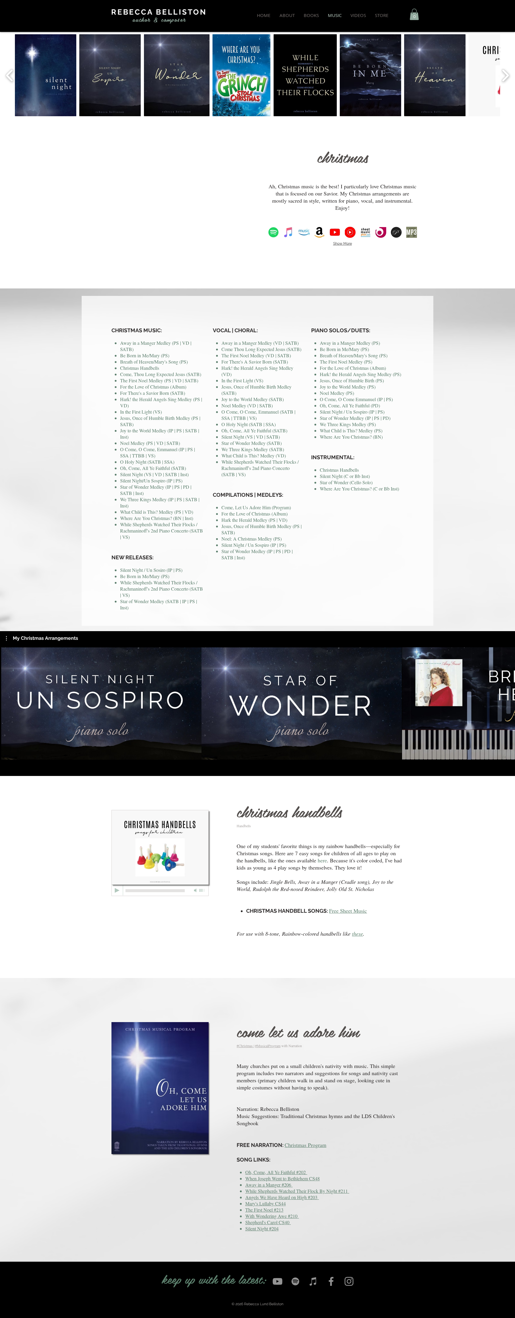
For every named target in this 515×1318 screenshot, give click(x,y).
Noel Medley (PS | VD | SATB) (150, 443)
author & (145, 19)
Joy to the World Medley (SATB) (252, 399)
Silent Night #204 (262, 1228)
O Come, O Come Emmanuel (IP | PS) (356, 399)
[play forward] (505, 75)
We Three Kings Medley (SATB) (252, 449)
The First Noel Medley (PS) (346, 361)
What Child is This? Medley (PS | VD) (156, 512)
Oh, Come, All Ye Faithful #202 (275, 1172)
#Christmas (245, 1045)
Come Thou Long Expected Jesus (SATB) (261, 349)
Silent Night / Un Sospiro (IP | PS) (352, 412)
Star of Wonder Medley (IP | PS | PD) (355, 418)
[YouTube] (277, 1281)
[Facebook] (331, 1281)
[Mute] (196, 890)
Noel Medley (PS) (337, 393)
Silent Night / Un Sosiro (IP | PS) (151, 570)
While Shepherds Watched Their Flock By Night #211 (296, 1191)
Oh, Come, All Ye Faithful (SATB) (153, 468)
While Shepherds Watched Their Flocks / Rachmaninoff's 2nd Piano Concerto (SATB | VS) (161, 530)
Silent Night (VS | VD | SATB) (250, 437)
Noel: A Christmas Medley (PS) (251, 538)
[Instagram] (349, 1281)
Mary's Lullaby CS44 (265, 1203)
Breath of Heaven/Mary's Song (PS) (154, 361)
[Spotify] (295, 1281)
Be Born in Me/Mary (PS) (144, 355)
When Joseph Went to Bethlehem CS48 (282, 1178)
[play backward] (9, 75)
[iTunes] (313, 1281)
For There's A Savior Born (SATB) (254, 361)
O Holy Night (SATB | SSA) (147, 462)
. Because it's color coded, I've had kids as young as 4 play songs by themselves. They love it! (319, 864)
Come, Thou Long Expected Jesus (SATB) (160, 374)
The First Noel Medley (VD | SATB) (256, 355)
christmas (342, 157)
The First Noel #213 (264, 1210)
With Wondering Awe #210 (271, 1216)
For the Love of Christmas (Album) (153, 387)
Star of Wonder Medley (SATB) (251, 443)
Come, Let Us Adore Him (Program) (256, 507)
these (357, 933)
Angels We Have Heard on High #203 (281, 1197)
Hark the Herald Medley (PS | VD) (254, 520)
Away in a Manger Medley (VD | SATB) (260, 343)
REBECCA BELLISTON (159, 11)
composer (173, 19)
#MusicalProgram (267, 1045)
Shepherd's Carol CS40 (267, 1222)
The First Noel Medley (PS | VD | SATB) (159, 380)
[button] (42, 638)
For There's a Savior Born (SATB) (152, 393)
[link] (414, 14)
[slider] (202, 890)
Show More (342, 243)
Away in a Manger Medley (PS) (350, 343)
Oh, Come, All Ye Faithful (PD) (350, 405)
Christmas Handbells (139, 368)
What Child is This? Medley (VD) (253, 455)
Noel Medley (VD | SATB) (247, 405)
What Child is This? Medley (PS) (351, 430)
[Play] (117, 890)
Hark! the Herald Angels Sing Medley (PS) (360, 374)
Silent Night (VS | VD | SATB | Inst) (154, 474)
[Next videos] (507, 702)
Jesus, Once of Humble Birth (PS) (352, 380)
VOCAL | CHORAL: (235, 330)
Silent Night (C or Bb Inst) (345, 476)
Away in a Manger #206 (268, 1185)
